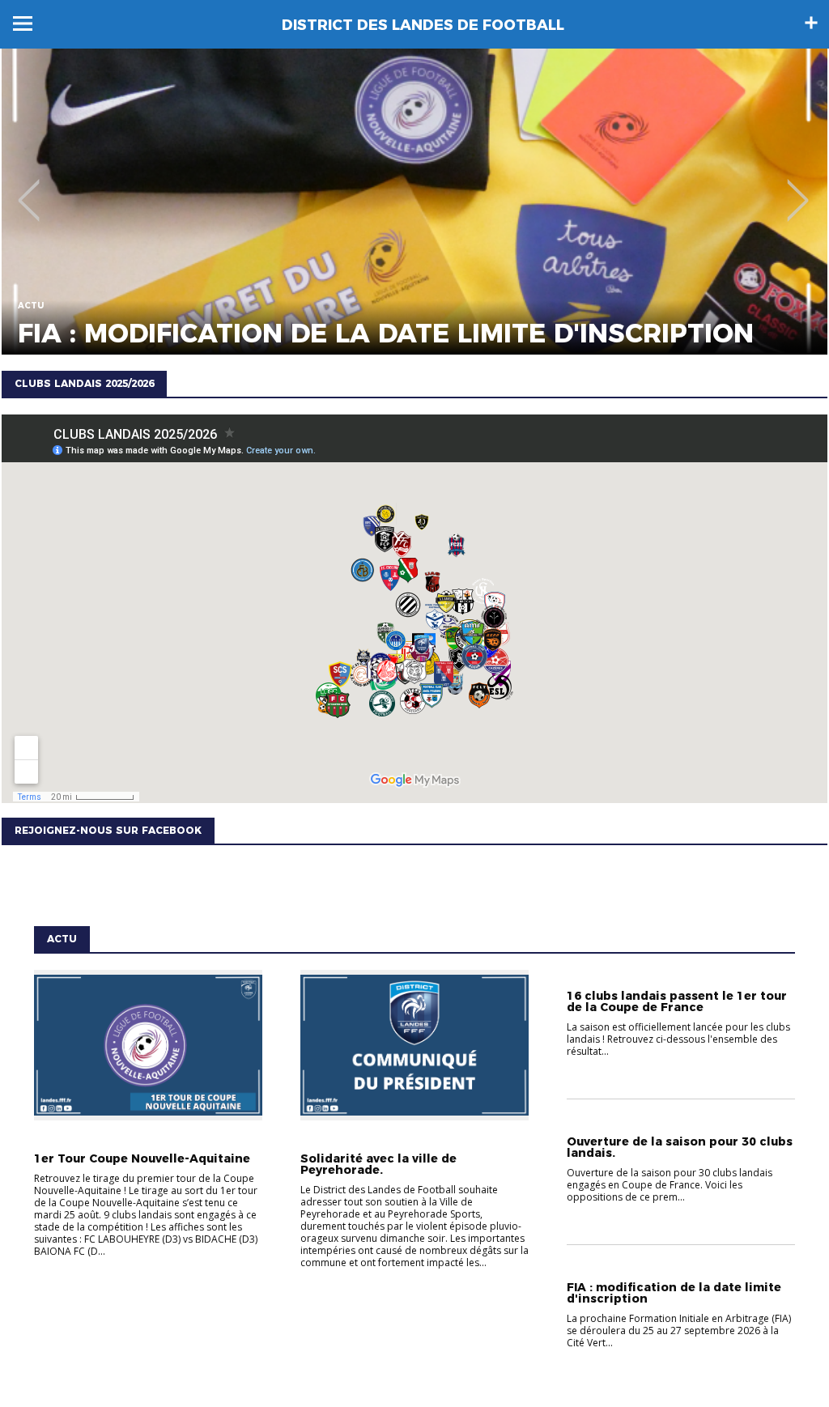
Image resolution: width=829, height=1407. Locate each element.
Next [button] (798, 188)
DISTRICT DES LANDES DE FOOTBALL (423, 25)
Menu (22, 23)
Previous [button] (29, 188)
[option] (414, 202)
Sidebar (811, 22)
